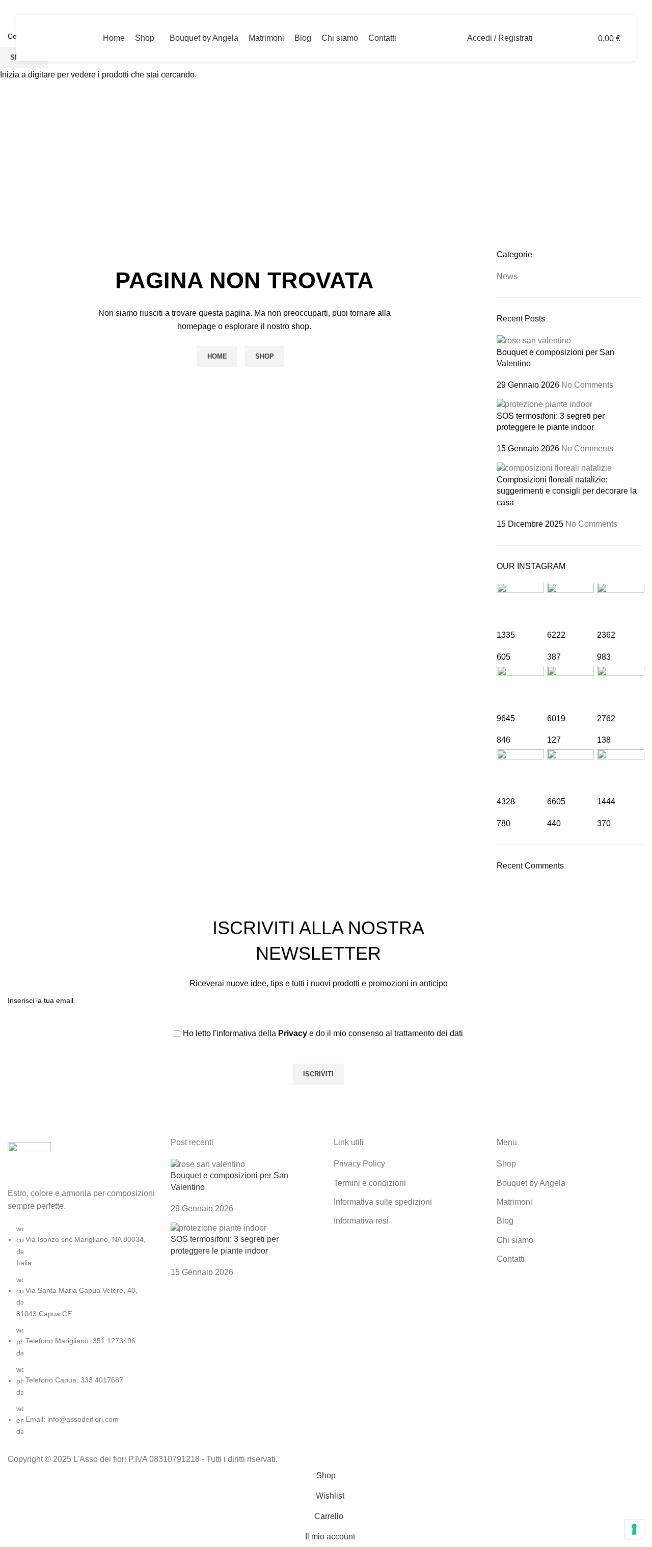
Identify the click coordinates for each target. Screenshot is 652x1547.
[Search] (547, 38)
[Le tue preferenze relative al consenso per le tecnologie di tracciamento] (634, 1529)
